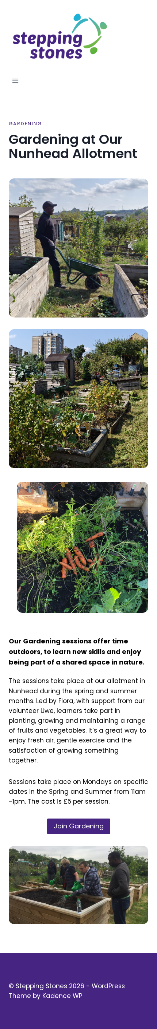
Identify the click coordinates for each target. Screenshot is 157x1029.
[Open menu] (15, 81)
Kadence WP (62, 995)
